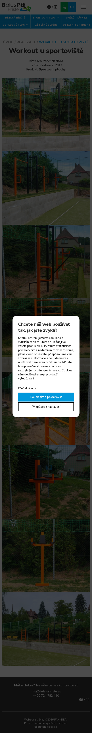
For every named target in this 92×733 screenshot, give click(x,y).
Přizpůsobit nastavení (46, 407)
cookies (34, 342)
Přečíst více (25, 388)
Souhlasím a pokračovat (46, 397)
